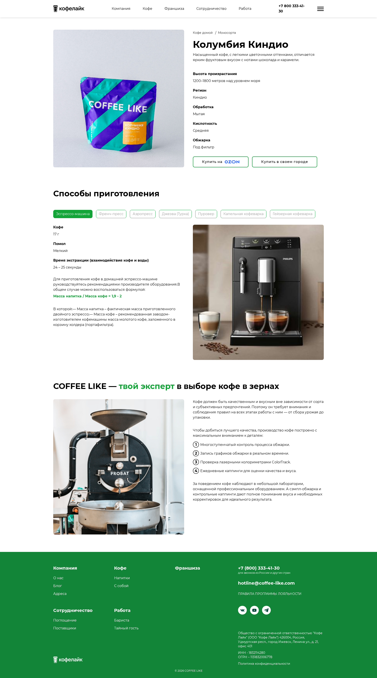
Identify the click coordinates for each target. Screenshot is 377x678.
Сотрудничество (211, 9)
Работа (245, 9)
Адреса (60, 594)
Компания (121, 9)
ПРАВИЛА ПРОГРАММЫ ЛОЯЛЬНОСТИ (270, 594)
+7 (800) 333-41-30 (259, 568)
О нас (58, 578)
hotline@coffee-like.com (266, 583)
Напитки (122, 578)
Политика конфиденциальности (264, 664)
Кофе (147, 9)
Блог (57, 586)
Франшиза (174, 9)
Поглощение (65, 620)
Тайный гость (126, 628)
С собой (121, 586)
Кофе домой (203, 33)
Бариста (121, 620)
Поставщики (64, 628)
